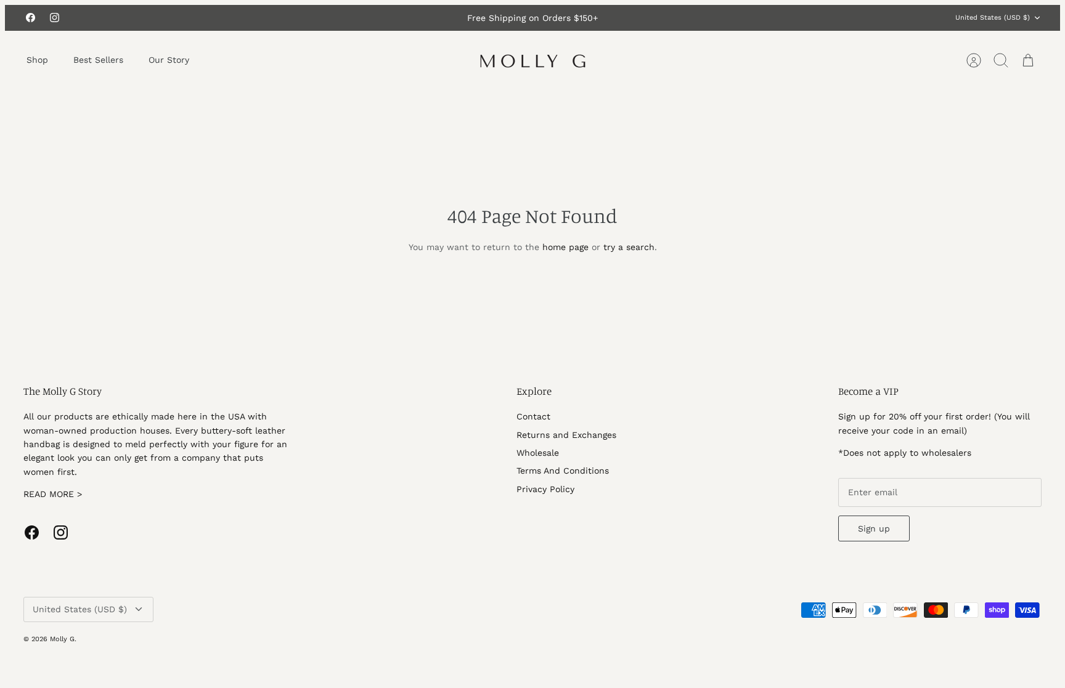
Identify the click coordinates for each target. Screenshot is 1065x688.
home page (565, 247)
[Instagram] (55, 17)
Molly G (62, 639)
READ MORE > (52, 494)
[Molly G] (533, 60)
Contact (533, 416)
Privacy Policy (545, 489)
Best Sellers (98, 60)
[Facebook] (30, 17)
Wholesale (537, 453)
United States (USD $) (992, 18)
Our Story (169, 60)
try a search (629, 247)
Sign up (874, 528)
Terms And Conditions (562, 471)
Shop (37, 60)
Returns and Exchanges (566, 435)
